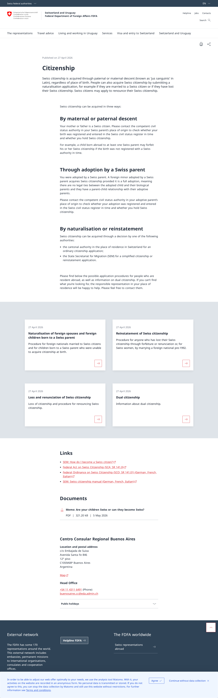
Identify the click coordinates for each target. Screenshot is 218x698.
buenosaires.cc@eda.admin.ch (79, 593)
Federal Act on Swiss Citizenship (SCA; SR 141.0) (93, 467)
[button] (20, 33)
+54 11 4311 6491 (71, 589)
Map (62, 575)
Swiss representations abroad (129, 646)
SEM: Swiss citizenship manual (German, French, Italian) (98, 481)
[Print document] (201, 44)
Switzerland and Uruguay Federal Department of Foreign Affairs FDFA (71, 14)
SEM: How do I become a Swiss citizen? (88, 462)
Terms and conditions (38, 690)
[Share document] (209, 44)
